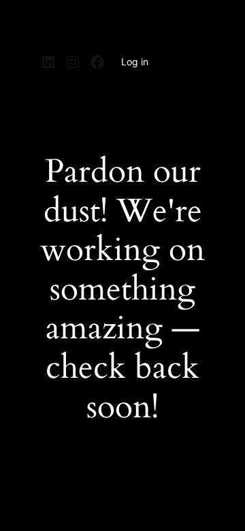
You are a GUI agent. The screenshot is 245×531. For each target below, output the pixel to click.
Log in (134, 61)
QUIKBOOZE (79, 26)
